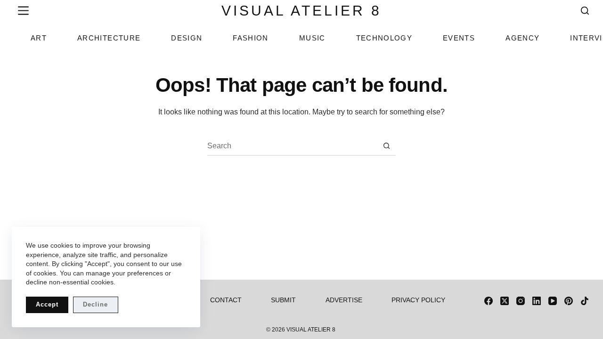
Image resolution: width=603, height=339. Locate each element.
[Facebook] (488, 301)
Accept (47, 304)
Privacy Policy (418, 300)
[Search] (585, 11)
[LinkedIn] (536, 301)
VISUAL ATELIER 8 (301, 10)
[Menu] (21, 10)
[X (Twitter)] (504, 301)
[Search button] (387, 146)
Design (186, 38)
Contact (226, 300)
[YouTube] (552, 301)
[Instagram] (520, 301)
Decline (95, 304)
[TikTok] (584, 301)
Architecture (108, 38)
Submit (283, 300)
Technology (384, 38)
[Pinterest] (568, 301)
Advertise (344, 300)
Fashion (250, 38)
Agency (522, 38)
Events (459, 38)
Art (39, 38)
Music (312, 38)
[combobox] (292, 146)
